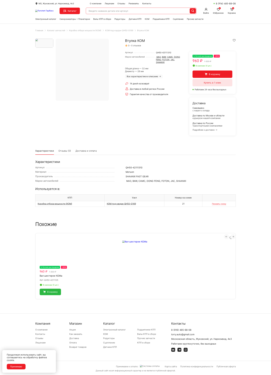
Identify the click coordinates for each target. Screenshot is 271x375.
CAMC (170, 57)
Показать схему (219, 204)
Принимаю (16, 366)
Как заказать (75, 334)
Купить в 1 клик (212, 82)
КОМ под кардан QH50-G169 (119, 30)
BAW (164, 57)
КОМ (147, 19)
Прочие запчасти (195, 19)
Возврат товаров (77, 347)
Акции (72, 329)
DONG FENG (153, 181)
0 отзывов (136, 46)
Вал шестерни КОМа (51, 275)
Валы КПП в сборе (102, 19)
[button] (50, 292)
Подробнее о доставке (204, 130)
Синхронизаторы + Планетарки (75, 19)
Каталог (72, 10)
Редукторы (119, 19)
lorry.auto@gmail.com (182, 334)
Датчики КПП (135, 19)
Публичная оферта (226, 366)
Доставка (74, 338)
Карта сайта (171, 366)
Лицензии (109, 3)
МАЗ (158, 57)
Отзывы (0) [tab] (64, 150)
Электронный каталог (45, 19)
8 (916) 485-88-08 (226, 3)
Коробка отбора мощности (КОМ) (85, 30)
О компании (95, 3)
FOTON (165, 59)
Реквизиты (134, 3)
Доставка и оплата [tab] (86, 150)
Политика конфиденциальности (196, 366)
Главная (39, 30)
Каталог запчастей (56, 30)
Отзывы (121, 3)
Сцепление (178, 19)
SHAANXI (160, 62)
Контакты (146, 3)
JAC (172, 59)
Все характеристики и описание (142, 76)
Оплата (73, 342)
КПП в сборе (143, 342)
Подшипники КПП (161, 19)
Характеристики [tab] (44, 150)
